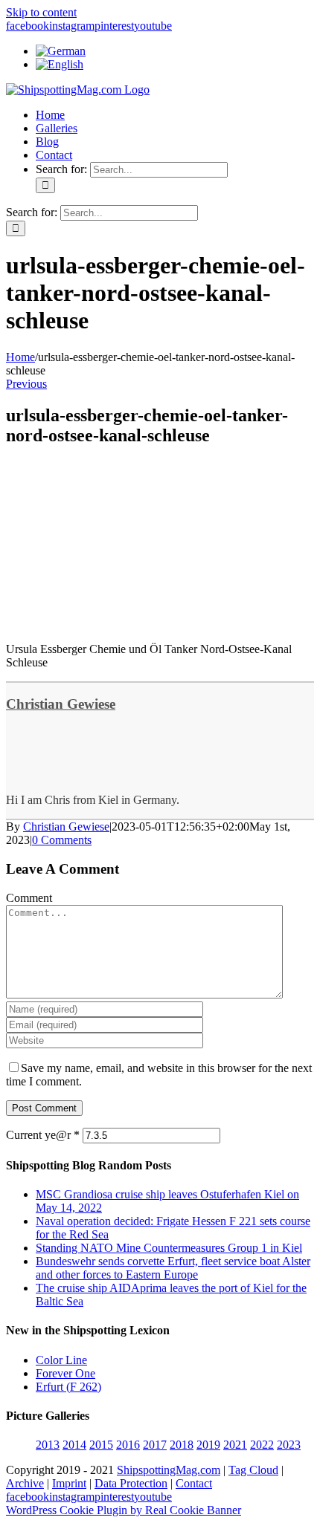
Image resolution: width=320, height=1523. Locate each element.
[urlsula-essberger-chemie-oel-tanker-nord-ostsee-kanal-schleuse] (117, 623)
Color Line (61, 1360)
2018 (181, 1444)
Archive (25, 1483)
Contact (194, 1483)
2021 (235, 1444)
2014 (74, 1444)
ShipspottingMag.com (168, 1470)
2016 (128, 1444)
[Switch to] (61, 51)
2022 (262, 1444)
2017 (155, 1444)
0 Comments (62, 840)
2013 (48, 1444)
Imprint (69, 1483)
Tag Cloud (253, 1470)
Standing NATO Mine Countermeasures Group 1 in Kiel (169, 1247)
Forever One (65, 1373)
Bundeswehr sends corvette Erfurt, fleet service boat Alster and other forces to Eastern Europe (173, 1268)
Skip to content (41, 12)
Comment (29, 898)
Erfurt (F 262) (68, 1386)
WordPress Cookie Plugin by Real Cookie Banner (123, 1510)
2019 (208, 1444)
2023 (289, 1444)
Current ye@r (43, 1135)
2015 (101, 1444)
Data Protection (131, 1483)
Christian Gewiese (60, 704)
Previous (26, 383)
